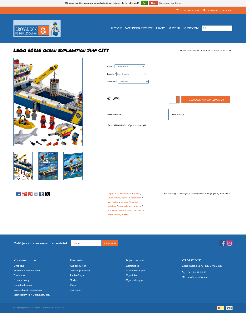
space (121, 210)
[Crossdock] (43, 28)
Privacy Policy (21, 280)
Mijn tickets (132, 275)
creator (125, 198)
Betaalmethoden (22, 285)
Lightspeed (58, 307)
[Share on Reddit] (36, 194)
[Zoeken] (205, 28)
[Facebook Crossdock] (222, 243)
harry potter (113, 202)
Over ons (18, 265)
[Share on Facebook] (18, 194)
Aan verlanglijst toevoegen (176, 193)
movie (138, 206)
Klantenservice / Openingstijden (31, 294)
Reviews (177, 114)
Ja (144, 3)
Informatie (114, 114)
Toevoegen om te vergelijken (204, 193)
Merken (191, 28)
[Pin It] (30, 194)
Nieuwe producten (80, 270)
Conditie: (112, 81)
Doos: (110, 66)
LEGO (160, 28)
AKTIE (174, 28)
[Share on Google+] (24, 194)
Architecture (125, 193)
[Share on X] (47, 194)
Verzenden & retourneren (27, 290)
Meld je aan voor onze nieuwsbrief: (40, 243)
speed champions (134, 210)
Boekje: (111, 74)
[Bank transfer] (228, 307)
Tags (73, 285)
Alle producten (78, 265)
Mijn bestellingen (135, 270)
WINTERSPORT (139, 28)
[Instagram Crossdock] (229, 243)
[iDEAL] (220, 307)
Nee (153, 3)
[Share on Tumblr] (41, 194)
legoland (124, 202)
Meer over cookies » (170, 3)
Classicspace (114, 198)
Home (116, 28)
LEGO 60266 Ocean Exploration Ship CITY (210, 50)
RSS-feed (75, 290)
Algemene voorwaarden (27, 270)
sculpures (112, 210)
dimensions (135, 198)
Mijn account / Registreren (220, 10)
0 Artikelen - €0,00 (190, 10)
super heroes (114, 214)
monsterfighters (126, 206)
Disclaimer (19, 275)
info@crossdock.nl (197, 277)
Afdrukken (225, 193)
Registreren (132, 265)
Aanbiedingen (77, 275)
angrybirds (113, 193)
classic (137, 193)
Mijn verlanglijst (135, 280)
